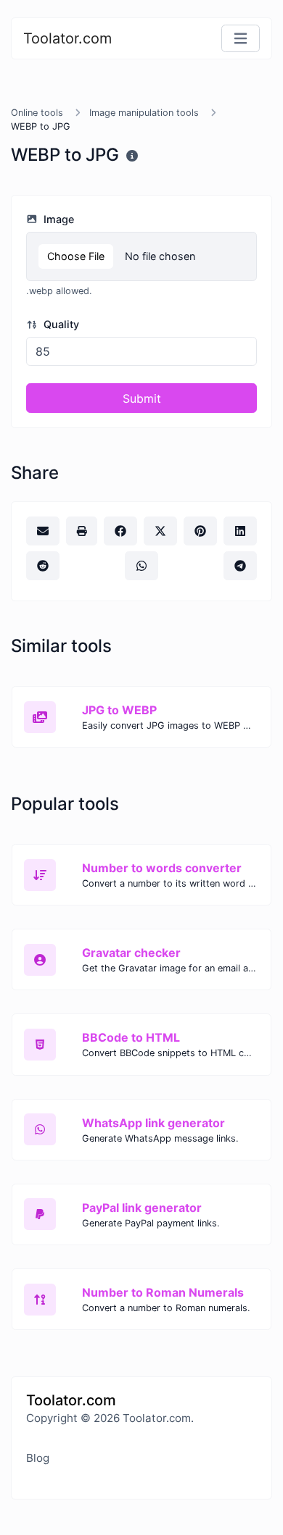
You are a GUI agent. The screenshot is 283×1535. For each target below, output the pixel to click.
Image (57, 219)
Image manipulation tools (144, 112)
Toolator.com (67, 38)
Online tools (37, 112)
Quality (60, 324)
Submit (142, 398)
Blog (37, 1458)
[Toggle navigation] (240, 39)
